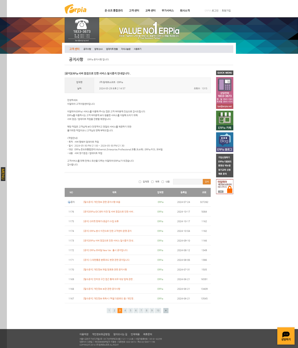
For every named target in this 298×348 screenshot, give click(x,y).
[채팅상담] (286, 336)
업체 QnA (98, 49)
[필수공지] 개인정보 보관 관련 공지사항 (101, 289)
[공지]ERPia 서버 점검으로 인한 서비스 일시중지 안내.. (109, 240)
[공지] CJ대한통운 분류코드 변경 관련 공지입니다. (106, 260)
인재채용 (135, 334)
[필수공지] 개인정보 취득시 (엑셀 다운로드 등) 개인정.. (109, 298)
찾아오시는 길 (120, 334)
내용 (168, 181)
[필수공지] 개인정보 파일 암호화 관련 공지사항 (105, 269)
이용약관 (84, 334)
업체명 (146, 181)
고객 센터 (134, 10)
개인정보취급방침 (101, 334)
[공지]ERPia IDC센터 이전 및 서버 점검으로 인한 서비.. (109, 211)
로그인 (215, 10)
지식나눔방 (126, 49)
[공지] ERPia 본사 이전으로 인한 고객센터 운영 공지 (107, 231)
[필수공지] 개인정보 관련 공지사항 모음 (101, 202)
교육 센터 (150, 10)
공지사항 (87, 49)
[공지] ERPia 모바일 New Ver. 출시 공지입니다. (105, 250)
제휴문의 (147, 334)
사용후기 (137, 49)
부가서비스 (168, 10)
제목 (157, 181)
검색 (207, 181)
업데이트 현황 (112, 49)
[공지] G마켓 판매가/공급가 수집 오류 (101, 221)
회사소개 (185, 10)
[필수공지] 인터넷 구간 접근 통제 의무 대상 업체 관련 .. (109, 279)
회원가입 (226, 10)
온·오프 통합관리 (114, 10)
